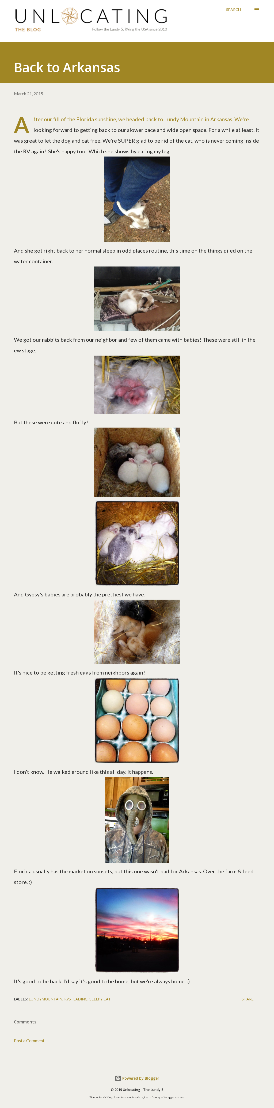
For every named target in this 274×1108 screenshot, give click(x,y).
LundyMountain (45, 999)
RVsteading (75, 999)
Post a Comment (29, 1040)
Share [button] (248, 999)
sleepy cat (100, 999)
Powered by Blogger (140, 1078)
